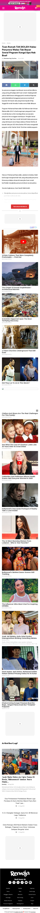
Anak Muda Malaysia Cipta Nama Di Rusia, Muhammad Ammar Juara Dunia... (18, 779)
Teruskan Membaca (20, 206)
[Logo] (20, 8)
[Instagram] (14, 882)
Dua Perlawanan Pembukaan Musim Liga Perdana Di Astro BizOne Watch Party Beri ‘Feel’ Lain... (20, 801)
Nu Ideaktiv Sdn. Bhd (18, 911)
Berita (8, 43)
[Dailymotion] (30, 882)
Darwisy (4, 784)
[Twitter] (18, 882)
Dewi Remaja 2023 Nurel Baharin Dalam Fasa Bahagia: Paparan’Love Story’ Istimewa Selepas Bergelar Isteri (20, 827)
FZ (16, 806)
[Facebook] (9, 882)
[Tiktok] (22, 882)
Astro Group (33, 911)
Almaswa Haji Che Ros (10, 58)
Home (3, 43)
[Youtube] (26, 882)
